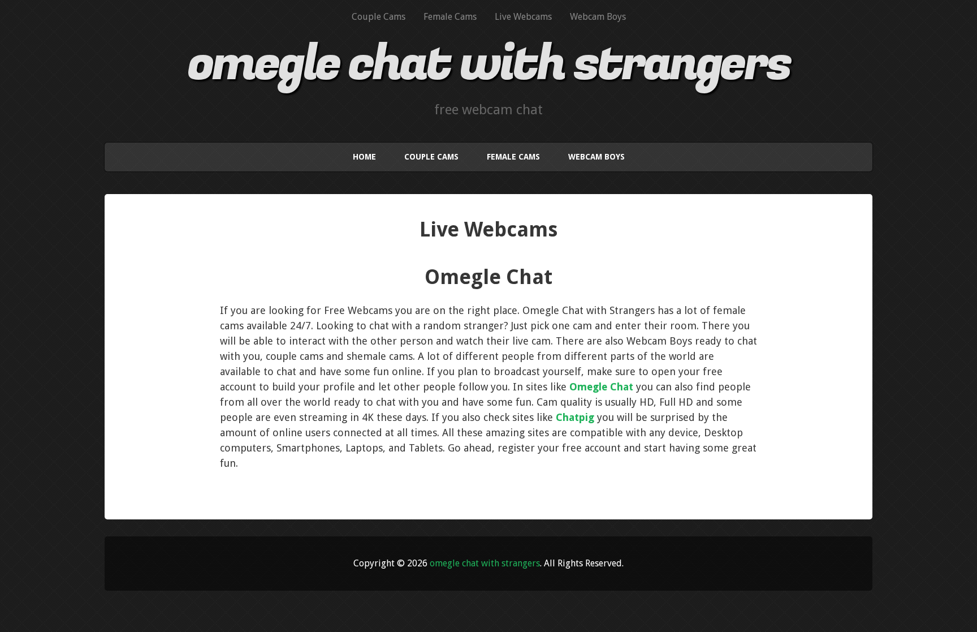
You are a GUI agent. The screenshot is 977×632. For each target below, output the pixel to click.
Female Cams (450, 16)
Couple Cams (378, 16)
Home (364, 156)
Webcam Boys (598, 16)
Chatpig (575, 417)
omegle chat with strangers (489, 64)
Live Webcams (523, 16)
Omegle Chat (601, 387)
